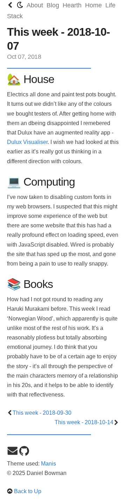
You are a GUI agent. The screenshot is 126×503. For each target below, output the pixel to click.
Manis (48, 464)
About (35, 5)
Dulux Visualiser (27, 142)
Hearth (72, 5)
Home (93, 5)
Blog (53, 5)
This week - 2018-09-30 (42, 413)
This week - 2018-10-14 (84, 422)
